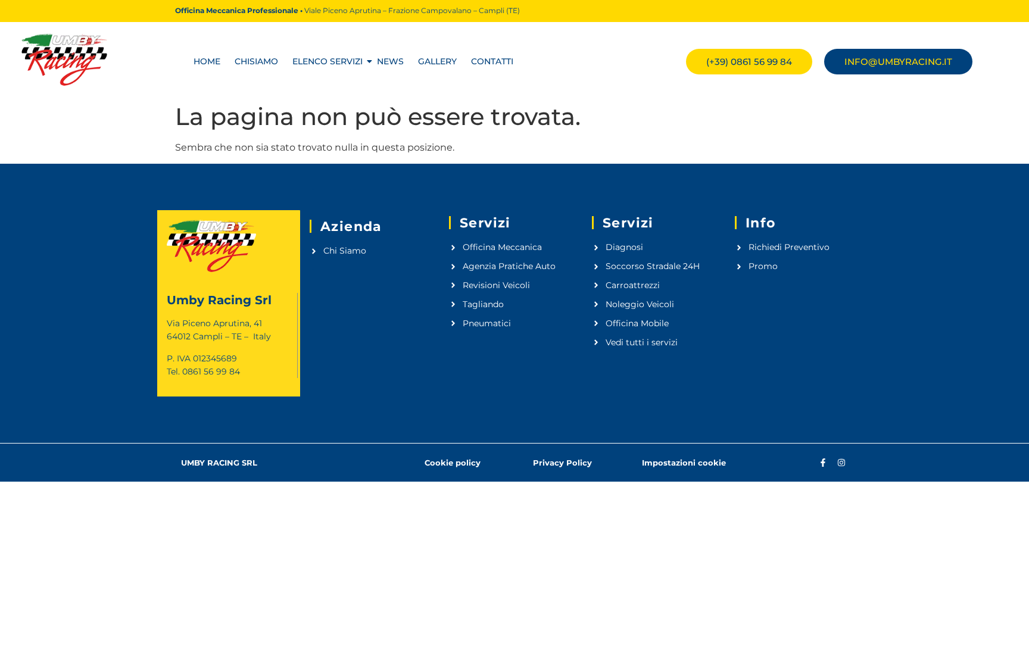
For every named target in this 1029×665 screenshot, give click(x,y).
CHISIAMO (256, 61)
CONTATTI (492, 61)
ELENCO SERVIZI (327, 61)
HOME (207, 61)
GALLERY (437, 61)
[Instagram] (841, 462)
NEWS (390, 61)
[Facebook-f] (823, 462)
